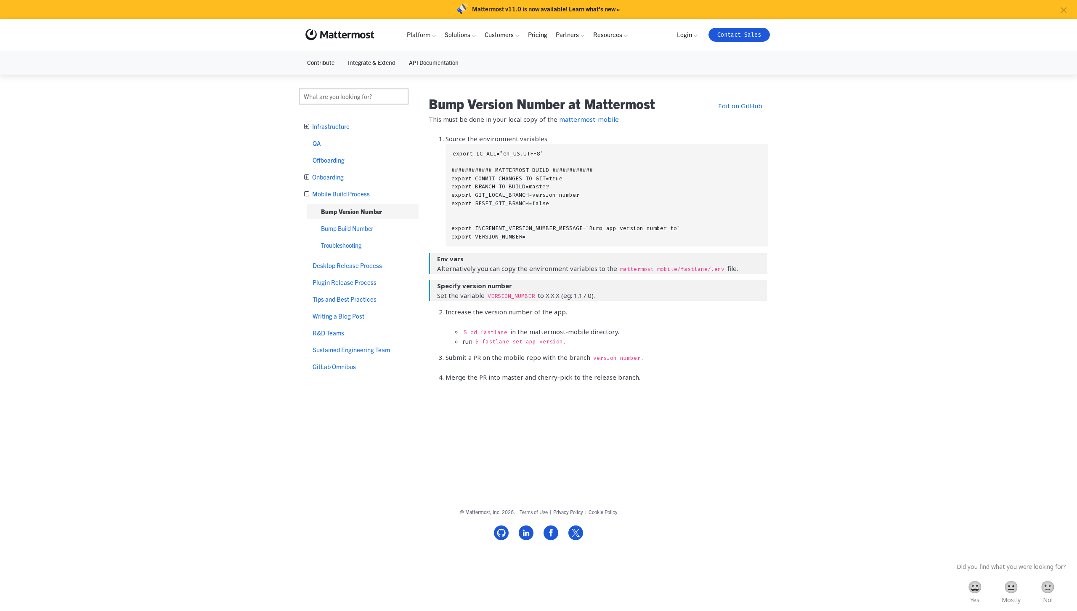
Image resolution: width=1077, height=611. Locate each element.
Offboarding (329, 160)
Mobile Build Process (340, 194)
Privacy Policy (568, 512)
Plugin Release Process (345, 282)
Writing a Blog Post (338, 316)
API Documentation (434, 62)
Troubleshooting (341, 245)
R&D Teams (328, 333)
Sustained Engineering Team (351, 350)
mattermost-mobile (589, 119)
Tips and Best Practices (345, 299)
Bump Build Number (347, 228)
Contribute (320, 62)
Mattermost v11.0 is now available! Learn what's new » (546, 9)
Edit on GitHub (740, 106)
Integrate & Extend (371, 62)
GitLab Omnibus (334, 366)
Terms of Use (534, 512)
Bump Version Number (351, 211)
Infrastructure (330, 126)
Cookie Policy (603, 512)
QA (317, 143)
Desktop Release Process (347, 265)
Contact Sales (739, 34)
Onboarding (327, 177)
